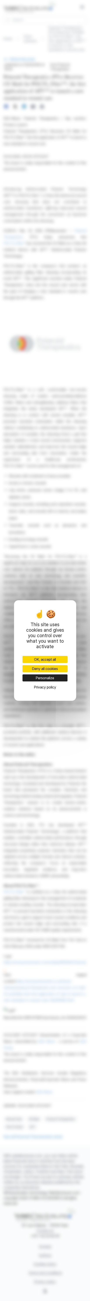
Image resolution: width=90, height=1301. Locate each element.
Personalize (45, 678)
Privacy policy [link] (45, 687)
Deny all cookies (45, 668)
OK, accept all (45, 659)
